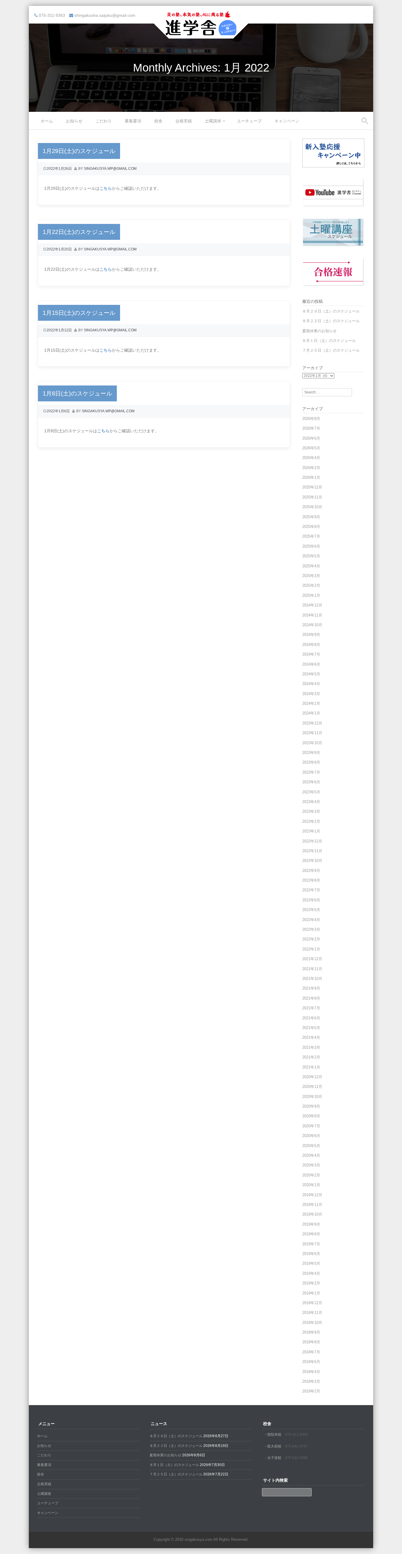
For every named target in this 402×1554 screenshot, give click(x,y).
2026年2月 (311, 468)
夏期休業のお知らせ (319, 331)
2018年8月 (311, 1342)
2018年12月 (312, 1303)
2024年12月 (312, 605)
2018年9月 (311, 1332)
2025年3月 (311, 576)
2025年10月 (312, 507)
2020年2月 (311, 1175)
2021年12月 (312, 959)
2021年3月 (311, 1047)
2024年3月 (311, 694)
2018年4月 (311, 1371)
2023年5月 (311, 792)
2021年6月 (311, 1018)
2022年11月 (312, 851)
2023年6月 (311, 782)
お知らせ (74, 121)
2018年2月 (311, 1391)
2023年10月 (312, 743)
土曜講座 (213, 121)
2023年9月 (311, 752)
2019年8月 (311, 1234)
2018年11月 (312, 1312)
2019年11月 (312, 1204)
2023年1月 (311, 831)
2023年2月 (311, 821)
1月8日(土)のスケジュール (77, 393)
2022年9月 (311, 870)
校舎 (158, 121)
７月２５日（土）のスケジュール (331, 350)
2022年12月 (312, 841)
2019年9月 (311, 1224)
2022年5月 (311, 910)
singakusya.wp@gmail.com (110, 169)
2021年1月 (311, 1067)
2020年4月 (311, 1155)
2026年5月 (311, 448)
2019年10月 (312, 1214)
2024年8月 (311, 644)
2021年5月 (311, 1028)
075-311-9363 (296, 1434)
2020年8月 (311, 1116)
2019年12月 (312, 1195)
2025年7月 (311, 536)
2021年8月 (311, 998)
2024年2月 (311, 703)
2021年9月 (311, 988)
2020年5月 (311, 1146)
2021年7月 (311, 1008)
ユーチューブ (249, 121)
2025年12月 (312, 487)
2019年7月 (311, 1244)
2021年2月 (311, 1057)
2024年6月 (311, 664)
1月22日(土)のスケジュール (79, 232)
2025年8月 (311, 526)
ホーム (47, 121)
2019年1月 (311, 1293)
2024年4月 (311, 684)
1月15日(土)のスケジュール (79, 313)
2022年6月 (311, 900)
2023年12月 (312, 723)
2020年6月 (311, 1135)
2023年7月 (311, 772)
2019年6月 (311, 1253)
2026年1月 (311, 477)
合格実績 (183, 121)
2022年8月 (311, 880)
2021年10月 (312, 978)
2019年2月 (311, 1283)
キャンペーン (287, 121)
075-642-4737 (296, 1446)
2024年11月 (312, 615)
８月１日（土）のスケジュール (329, 340)
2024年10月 (312, 625)
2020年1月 (311, 1185)
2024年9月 (311, 634)
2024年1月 (311, 713)
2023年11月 (312, 733)
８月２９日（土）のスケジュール (331, 311)
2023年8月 (311, 762)
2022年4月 (311, 920)
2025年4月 (311, 566)
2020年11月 (312, 1086)
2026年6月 (311, 438)
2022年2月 (311, 939)
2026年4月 (311, 458)
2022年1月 (311, 949)
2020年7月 (311, 1126)
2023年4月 (311, 802)
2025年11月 (312, 497)
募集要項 (133, 121)
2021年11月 (312, 969)
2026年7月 (311, 428)
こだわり (103, 121)
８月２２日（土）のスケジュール (331, 321)
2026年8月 (311, 418)
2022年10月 (312, 860)
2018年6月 (311, 1361)
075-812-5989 (296, 1458)
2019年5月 (311, 1263)
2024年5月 (311, 674)
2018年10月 (312, 1322)
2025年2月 (311, 585)
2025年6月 (311, 546)
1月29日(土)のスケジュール (79, 151)
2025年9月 (311, 517)
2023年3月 (311, 811)
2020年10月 (312, 1096)
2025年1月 (311, 595)
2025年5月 (311, 556)
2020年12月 (312, 1077)
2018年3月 (311, 1381)
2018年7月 (311, 1352)
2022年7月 (311, 890)
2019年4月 (311, 1273)
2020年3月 (311, 1165)
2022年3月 (311, 929)
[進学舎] (201, 34)
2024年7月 (311, 654)
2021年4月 (311, 1037)
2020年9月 (311, 1106)
